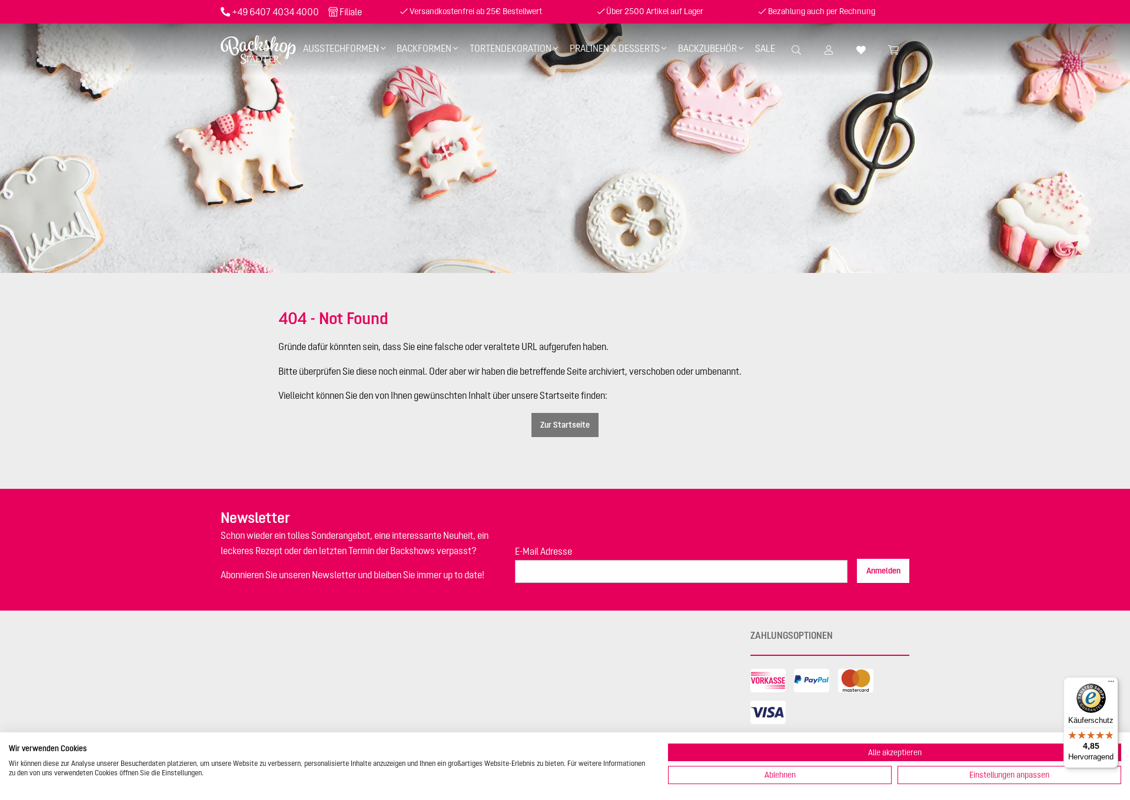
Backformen (424, 48)
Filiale (351, 11)
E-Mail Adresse (543, 551)
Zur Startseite (565, 424)
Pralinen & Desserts (615, 48)
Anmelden (883, 570)
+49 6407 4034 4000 (275, 11)
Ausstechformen (341, 48)
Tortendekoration (510, 48)
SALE (765, 48)
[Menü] (1111, 684)
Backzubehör (707, 48)
